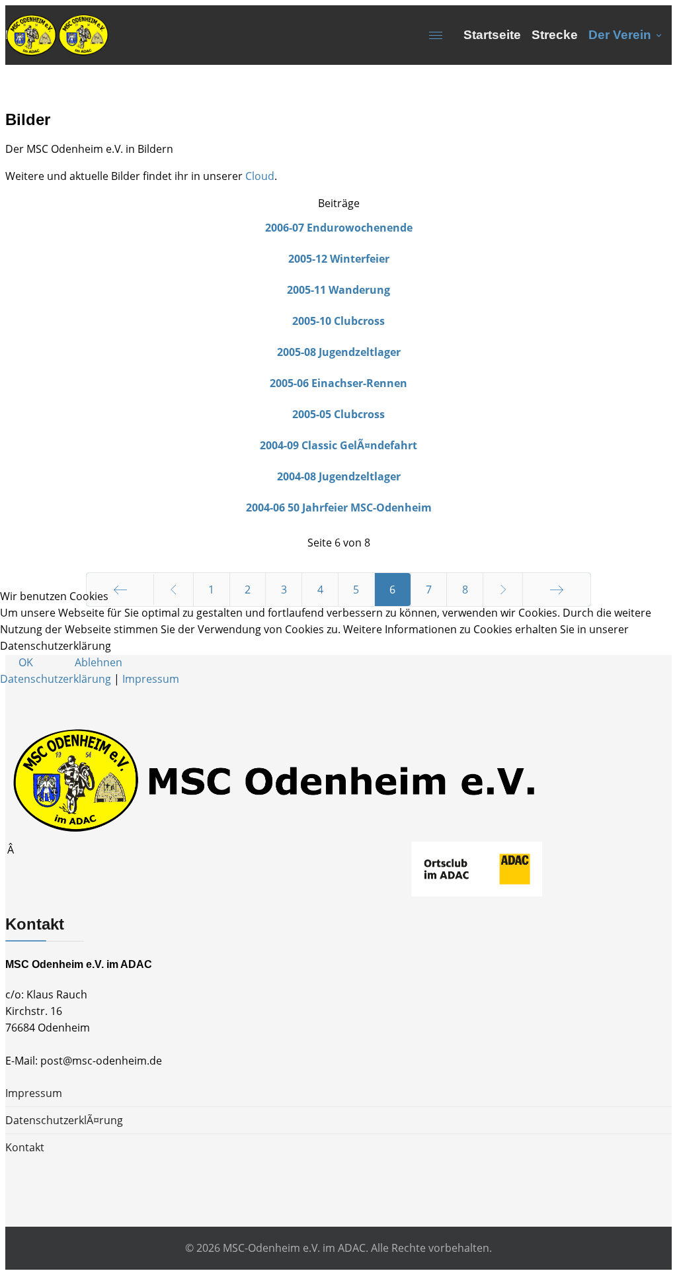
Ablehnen (98, 662)
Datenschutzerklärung (55, 679)
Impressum (150, 679)
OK (26, 662)
